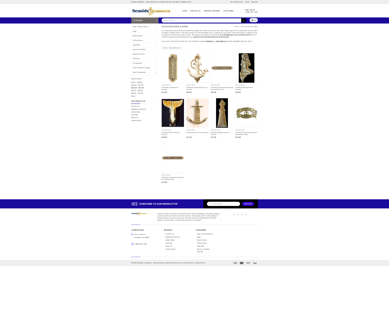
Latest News (228, 11)
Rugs (134, 31)
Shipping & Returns (212, 11)
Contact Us (195, 11)
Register (255, 2)
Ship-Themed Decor (141, 27)
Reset (133, 96)
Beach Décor (138, 36)
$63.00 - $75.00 (137, 93)
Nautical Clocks (139, 54)
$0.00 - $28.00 (136, 82)
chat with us (221, 41)
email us (209, 41)
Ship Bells (136, 45)
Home (184, 11)
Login (247, 2)
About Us (134, 118)
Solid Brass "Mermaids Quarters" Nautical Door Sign (246, 133)
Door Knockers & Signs (141, 68)
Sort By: (165, 48)
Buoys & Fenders (139, 49)
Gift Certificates (236, 2)
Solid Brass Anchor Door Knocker (197, 132)
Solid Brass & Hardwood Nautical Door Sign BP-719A (173, 178)
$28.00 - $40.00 (137, 85)
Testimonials (136, 120)
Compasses (137, 63)
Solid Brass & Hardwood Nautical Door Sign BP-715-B (222, 88)
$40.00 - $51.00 (137, 88)
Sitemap (134, 115)
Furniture (136, 59)
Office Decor (138, 40)
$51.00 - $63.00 (137, 91)
